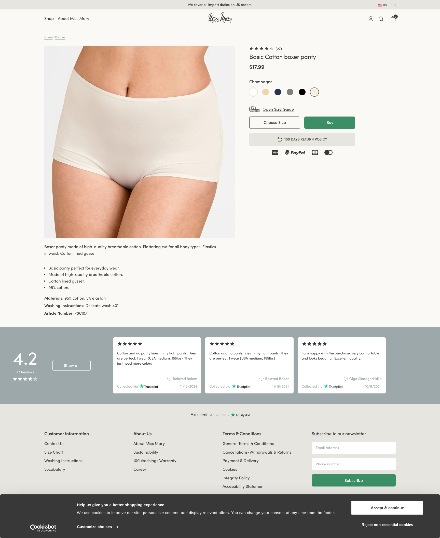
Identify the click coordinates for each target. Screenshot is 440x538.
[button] (253, 92)
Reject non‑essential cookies (387, 524)
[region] (272, 365)
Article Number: (59, 313)
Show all (71, 365)
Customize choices (94, 527)
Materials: (53, 298)
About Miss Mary (73, 18)
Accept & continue (387, 508)
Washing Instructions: (64, 305)
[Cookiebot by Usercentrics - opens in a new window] (43, 528)
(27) (279, 48)
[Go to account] (370, 19)
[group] (157, 365)
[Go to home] (220, 18)
